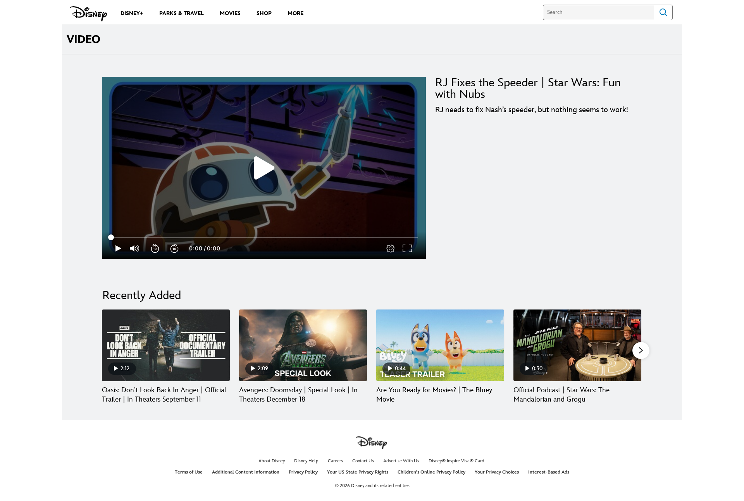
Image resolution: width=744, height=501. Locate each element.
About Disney (271, 461)
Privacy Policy (303, 472)
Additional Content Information (245, 472)
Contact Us (363, 461)
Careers (335, 461)
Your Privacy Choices (497, 472)
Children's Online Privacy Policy (431, 472)
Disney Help (306, 461)
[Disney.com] (88, 14)
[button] (155, 248)
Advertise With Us (401, 461)
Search (663, 12)
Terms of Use (189, 472)
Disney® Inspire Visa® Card (456, 461)
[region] (264, 168)
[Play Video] (264, 168)
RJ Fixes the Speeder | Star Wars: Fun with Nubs (528, 88)
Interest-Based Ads (548, 472)
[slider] (264, 237)
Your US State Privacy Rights (357, 472)
